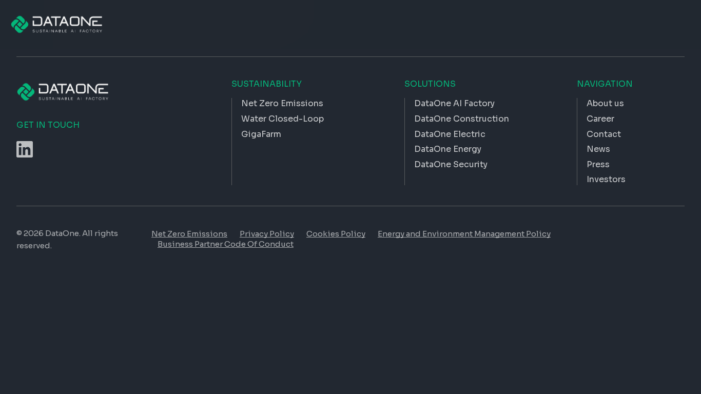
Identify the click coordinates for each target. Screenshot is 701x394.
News (598, 149)
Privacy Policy (267, 234)
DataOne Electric (449, 134)
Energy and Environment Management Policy (464, 234)
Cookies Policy (335, 234)
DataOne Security (451, 164)
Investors (606, 179)
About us (605, 103)
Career (600, 118)
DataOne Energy (447, 149)
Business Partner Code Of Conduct (226, 244)
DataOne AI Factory (454, 103)
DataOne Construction (461, 118)
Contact (604, 134)
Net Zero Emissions (189, 234)
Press (598, 164)
